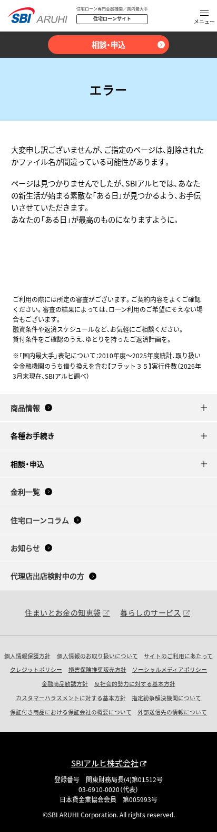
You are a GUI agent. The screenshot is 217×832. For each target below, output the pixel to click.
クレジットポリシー (36, 669)
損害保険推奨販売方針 (97, 669)
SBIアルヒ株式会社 (105, 762)
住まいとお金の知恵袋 (63, 612)
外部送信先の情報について (172, 712)
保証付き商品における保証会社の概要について (71, 712)
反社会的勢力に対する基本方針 (134, 684)
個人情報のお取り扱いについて (97, 656)
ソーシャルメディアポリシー (169, 669)
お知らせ (25, 548)
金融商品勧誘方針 (65, 684)
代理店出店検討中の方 (47, 575)
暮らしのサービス (150, 612)
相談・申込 (108, 44)
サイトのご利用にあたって (178, 656)
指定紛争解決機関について (166, 698)
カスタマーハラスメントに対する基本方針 (71, 698)
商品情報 (25, 407)
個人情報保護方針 (27, 656)
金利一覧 (25, 491)
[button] (204, 17)
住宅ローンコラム (40, 520)
